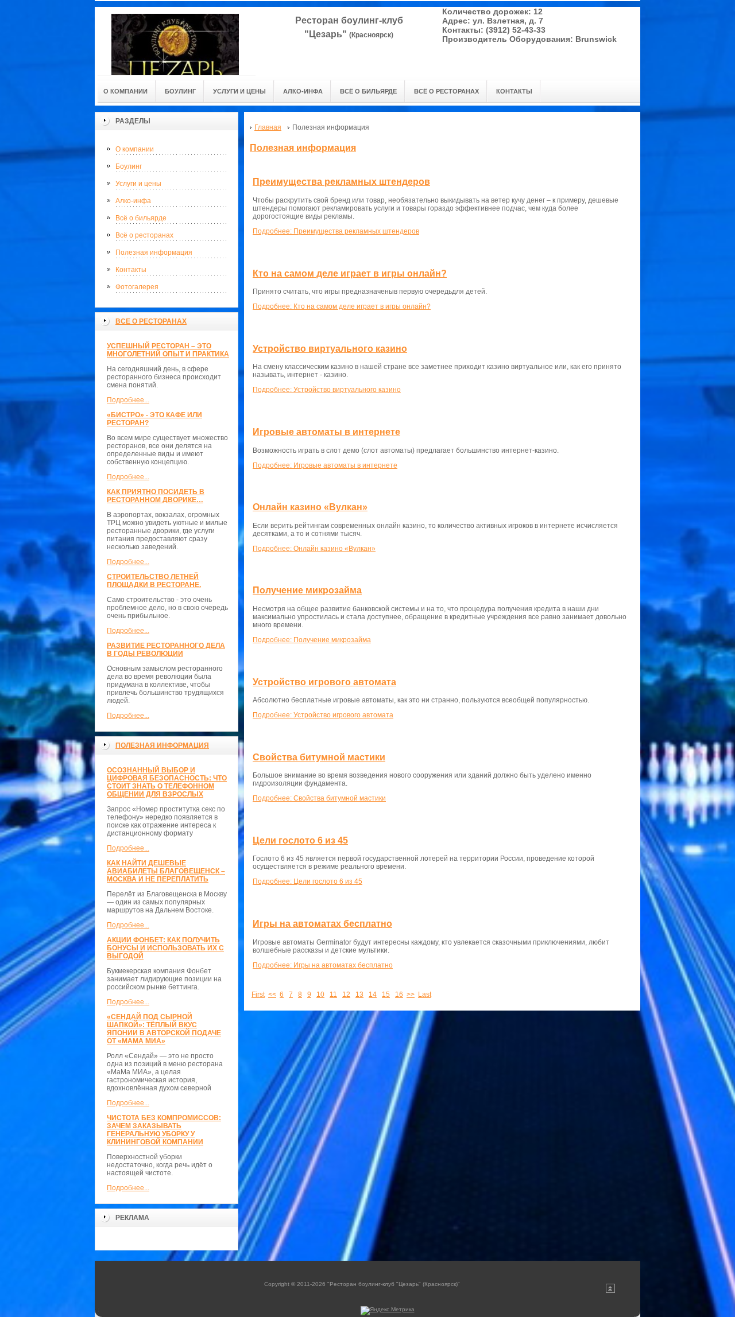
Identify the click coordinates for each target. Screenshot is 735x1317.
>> (411, 994)
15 (386, 994)
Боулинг (128, 166)
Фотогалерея (136, 287)
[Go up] (610, 1291)
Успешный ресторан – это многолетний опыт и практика (168, 350)
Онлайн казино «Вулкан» (310, 507)
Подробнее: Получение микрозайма (312, 640)
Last (424, 994)
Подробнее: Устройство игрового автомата (323, 715)
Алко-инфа (133, 201)
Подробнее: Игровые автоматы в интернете (325, 465)
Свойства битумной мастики (319, 757)
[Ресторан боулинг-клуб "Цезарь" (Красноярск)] (175, 41)
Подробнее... (128, 400)
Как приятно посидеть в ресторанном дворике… (155, 496)
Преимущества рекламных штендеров (341, 182)
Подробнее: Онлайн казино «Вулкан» (314, 549)
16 (399, 994)
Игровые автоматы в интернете (326, 432)
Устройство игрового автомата (324, 682)
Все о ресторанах (151, 321)
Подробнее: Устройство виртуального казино (327, 390)
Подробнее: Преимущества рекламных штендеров (336, 231)
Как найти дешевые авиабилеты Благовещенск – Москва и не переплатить (166, 871)
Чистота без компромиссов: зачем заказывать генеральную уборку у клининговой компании (164, 1130)
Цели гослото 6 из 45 (300, 840)
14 (373, 994)
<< (272, 994)
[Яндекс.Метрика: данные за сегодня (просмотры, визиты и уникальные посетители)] (388, 1310)
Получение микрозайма (307, 590)
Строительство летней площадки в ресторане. (154, 581)
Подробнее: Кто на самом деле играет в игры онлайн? (342, 306)
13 (359, 994)
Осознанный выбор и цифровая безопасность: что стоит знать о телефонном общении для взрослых (167, 782)
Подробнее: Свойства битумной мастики (319, 798)
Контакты (130, 270)
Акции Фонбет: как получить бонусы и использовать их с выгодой (165, 948)
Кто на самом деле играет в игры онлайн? (350, 273)
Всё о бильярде (141, 218)
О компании (134, 149)
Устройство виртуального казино (330, 348)
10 (320, 994)
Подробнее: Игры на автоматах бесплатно (323, 965)
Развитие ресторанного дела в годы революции (166, 650)
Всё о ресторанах (144, 235)
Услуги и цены (138, 184)
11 (333, 994)
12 (346, 994)
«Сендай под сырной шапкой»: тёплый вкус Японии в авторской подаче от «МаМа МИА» (164, 1029)
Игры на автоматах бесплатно (322, 923)
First (258, 994)
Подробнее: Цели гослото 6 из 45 (307, 881)
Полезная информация (153, 252)
